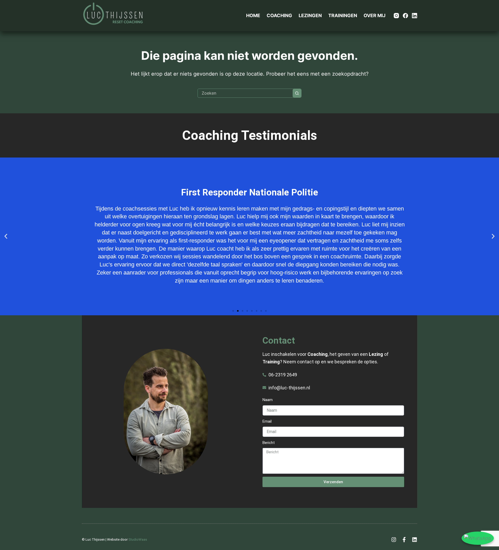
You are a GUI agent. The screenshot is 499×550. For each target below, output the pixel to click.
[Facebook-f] (404, 539)
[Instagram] (396, 15)
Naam (267, 399)
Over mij (374, 15)
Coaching (279, 15)
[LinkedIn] (414, 15)
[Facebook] (405, 15)
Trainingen (342, 15)
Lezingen (310, 15)
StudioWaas (137, 539)
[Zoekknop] (297, 93)
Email (267, 421)
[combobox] (245, 93)
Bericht (268, 442)
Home (253, 15)
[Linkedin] (414, 539)
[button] (6, 236)
